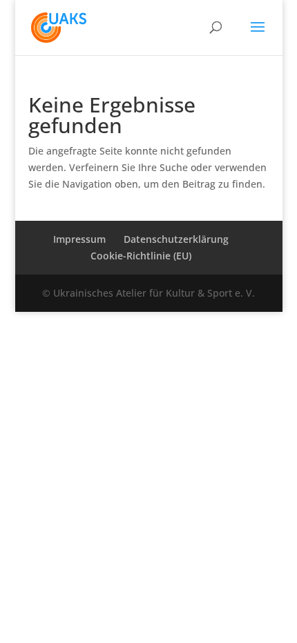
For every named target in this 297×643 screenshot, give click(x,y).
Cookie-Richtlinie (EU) (140, 255)
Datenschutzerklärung (176, 239)
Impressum (79, 239)
